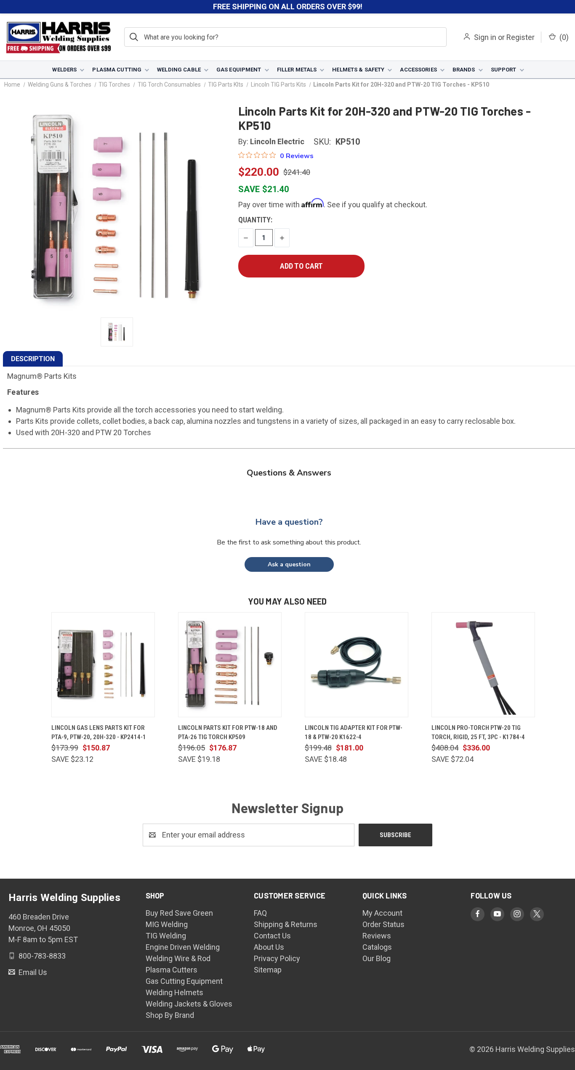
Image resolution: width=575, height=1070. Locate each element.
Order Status (383, 924)
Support (503, 69)
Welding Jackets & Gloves (189, 1003)
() (563, 37)
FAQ (260, 913)
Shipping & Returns (285, 924)
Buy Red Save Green (179, 913)
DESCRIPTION (33, 359)
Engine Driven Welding (183, 947)
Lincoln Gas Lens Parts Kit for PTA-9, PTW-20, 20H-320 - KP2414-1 (98, 732)
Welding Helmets (174, 992)
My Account (382, 913)
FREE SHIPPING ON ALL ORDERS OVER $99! (287, 6)
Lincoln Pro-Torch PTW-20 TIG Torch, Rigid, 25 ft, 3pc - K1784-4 (478, 732)
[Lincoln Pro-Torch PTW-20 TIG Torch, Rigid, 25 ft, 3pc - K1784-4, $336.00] (483, 665)
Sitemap (268, 969)
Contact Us (272, 935)
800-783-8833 (41, 955)
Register (520, 37)
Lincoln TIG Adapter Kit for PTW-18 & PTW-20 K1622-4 (353, 732)
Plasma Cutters (171, 969)
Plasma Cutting (116, 69)
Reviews (376, 935)
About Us (269, 947)
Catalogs (377, 947)
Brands (464, 69)
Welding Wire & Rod (178, 958)
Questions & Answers (289, 472)
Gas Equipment (238, 69)
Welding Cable (179, 69)
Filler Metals (297, 69)
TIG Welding (166, 935)
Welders (64, 69)
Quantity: (255, 219)
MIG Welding (167, 924)
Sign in (485, 37)
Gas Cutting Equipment (184, 981)
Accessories (418, 69)
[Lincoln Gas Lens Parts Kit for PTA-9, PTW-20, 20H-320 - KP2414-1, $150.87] (103, 665)
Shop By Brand (170, 1015)
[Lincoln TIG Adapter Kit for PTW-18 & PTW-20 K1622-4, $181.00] (356, 665)
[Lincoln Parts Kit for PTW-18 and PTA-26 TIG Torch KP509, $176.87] (230, 665)
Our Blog (376, 958)
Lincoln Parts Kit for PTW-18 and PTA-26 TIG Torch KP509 (227, 732)
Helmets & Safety (358, 69)
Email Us (32, 971)
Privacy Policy (277, 958)
